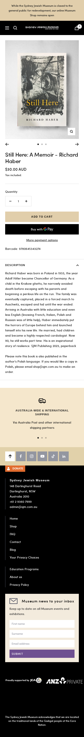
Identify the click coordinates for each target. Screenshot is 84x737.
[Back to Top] (10, 456)
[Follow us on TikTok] (53, 456)
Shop (13, 526)
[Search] (15, 28)
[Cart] (77, 28)
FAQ (12, 534)
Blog (13, 550)
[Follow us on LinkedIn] (64, 456)
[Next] (77, 144)
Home (14, 518)
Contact (15, 542)
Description (15, 265)
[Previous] (7, 144)
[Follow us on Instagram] (31, 456)
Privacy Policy (19, 585)
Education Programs (24, 569)
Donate (17, 468)
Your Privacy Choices (24, 557)
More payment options (42, 240)
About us (16, 577)
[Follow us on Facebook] (21, 456)
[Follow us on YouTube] (42, 456)
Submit (17, 654)
